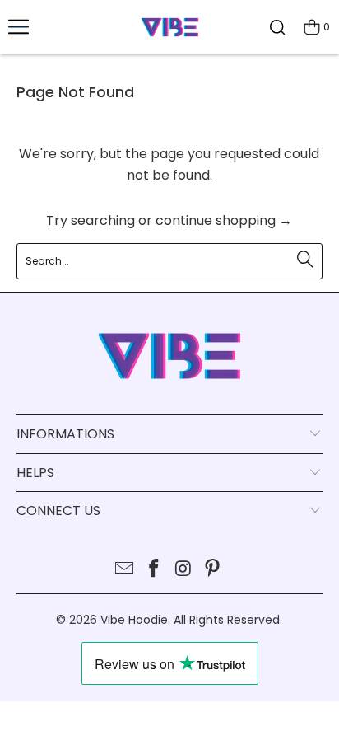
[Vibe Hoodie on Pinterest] (213, 570)
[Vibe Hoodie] (169, 27)
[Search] (277, 27)
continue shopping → (224, 220)
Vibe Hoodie (134, 619)
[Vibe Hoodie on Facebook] (154, 570)
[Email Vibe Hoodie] (125, 570)
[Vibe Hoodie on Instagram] (183, 570)
